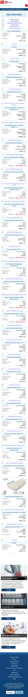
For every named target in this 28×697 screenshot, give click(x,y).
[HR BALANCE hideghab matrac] (14, 74)
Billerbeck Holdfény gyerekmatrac (14, 235)
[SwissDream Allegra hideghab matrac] (14, 278)
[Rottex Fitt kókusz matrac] (14, 246)
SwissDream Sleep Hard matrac (14, 419)
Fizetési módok (14, 657)
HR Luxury (14, 47)
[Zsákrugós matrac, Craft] (14, 58)
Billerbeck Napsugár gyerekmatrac (14, 220)
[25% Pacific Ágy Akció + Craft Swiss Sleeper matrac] (14, 104)
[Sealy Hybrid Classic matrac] (14, 89)
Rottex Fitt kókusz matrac (14, 249)
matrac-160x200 (14, 674)
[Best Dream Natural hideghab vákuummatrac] (14, 261)
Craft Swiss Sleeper (14, 61)
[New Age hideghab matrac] (14, 540)
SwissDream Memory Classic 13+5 (14, 527)
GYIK (14, 670)
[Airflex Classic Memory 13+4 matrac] (14, 445)
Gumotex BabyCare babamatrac (14, 143)
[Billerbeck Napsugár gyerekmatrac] (14, 217)
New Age (14, 542)
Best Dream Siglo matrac (14, 387)
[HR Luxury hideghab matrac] (14, 44)
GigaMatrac (3, 9)
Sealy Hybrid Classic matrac (14, 92)
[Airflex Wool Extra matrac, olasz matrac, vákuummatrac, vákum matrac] (14, 486)
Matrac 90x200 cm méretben (14, 668)
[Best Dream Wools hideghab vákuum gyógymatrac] (14, 400)
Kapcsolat (14, 672)
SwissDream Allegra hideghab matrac (14, 281)
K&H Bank (14, 664)
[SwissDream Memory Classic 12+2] (14, 340)
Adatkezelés (14, 666)
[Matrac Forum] (14, 26)
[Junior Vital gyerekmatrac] (14, 28)
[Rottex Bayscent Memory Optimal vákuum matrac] (14, 294)
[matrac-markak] (14, 23)
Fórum (14, 659)
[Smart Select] (14, 24)
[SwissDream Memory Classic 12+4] (14, 431)
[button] (2, 2)
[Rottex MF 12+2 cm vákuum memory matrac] (14, 201)
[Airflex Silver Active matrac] (14, 369)
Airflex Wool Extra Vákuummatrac (14, 496)
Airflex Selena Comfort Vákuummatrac (14, 466)
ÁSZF (14, 679)
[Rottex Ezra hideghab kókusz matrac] (14, 311)
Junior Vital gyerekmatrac (14, 31)
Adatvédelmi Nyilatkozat (14, 677)
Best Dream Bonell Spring (14, 357)
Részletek (19, 692)
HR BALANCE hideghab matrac (14, 77)
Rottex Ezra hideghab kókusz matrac (14, 313)
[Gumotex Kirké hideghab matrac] (14, 325)
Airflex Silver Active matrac (14, 371)
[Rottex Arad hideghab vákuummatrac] (14, 154)
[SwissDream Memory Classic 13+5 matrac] (14, 509)
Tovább (8, 590)
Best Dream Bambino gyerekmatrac (14, 172)
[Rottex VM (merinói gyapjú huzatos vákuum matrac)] (14, 184)
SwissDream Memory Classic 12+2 (14, 342)
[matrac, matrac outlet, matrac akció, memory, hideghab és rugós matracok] (8, 2)
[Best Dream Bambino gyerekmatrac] (14, 169)
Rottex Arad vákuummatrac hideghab (14, 157)
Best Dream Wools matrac (14, 403)
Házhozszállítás (14, 661)
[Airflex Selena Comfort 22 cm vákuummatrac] (14, 463)
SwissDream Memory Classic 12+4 (14, 433)
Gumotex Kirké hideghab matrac (14, 328)
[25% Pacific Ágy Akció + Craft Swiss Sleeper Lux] (14, 122)
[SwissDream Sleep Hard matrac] (14, 416)
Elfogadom (10, 692)
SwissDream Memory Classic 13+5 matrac (14, 512)
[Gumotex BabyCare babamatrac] (14, 140)
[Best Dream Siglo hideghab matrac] (14, 385)
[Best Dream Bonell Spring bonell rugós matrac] (14, 354)
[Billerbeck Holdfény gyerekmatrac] (14, 232)
